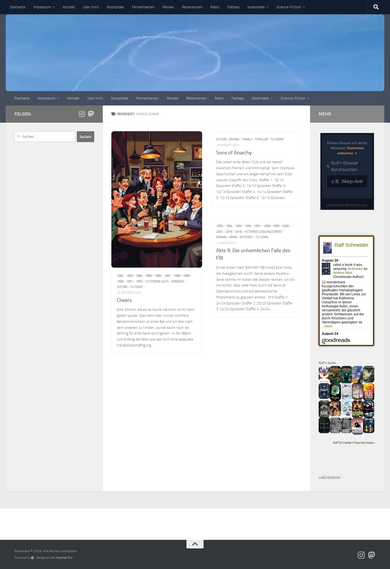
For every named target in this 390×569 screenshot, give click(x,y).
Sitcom (122, 287)
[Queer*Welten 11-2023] (335, 415)
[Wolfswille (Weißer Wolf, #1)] (346, 432)
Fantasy (233, 7)
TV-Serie (136, 287)
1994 (229, 226)
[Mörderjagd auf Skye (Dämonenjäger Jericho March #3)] (324, 417)
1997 (257, 226)
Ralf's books (327, 363)
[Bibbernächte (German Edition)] (368, 432)
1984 (139, 276)
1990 (120, 281)
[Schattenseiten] (368, 416)
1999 (276, 226)
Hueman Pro (64, 558)
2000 (285, 226)
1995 (238, 226)
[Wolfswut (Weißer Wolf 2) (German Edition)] (335, 432)
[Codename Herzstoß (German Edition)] (368, 400)
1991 (129, 281)
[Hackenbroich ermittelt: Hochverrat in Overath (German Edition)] (357, 399)
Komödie (177, 281)
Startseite (17, 7)
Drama (234, 139)
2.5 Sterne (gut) (156, 281)
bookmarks (256, 7)
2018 (238, 232)
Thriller (261, 139)
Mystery (246, 237)
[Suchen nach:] (44, 136)
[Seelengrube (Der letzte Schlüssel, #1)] (346, 383)
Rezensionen (192, 7)
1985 (148, 276)
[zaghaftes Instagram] (81, 113)
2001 (219, 232)
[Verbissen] (324, 398)
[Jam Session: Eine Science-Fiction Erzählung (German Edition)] (357, 417)
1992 (139, 281)
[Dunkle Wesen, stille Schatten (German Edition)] (357, 433)
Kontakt (69, 7)
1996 (247, 226)
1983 (129, 276)
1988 (176, 276)
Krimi (233, 237)
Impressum (42, 7)
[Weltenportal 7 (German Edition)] (368, 381)
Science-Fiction (288, 7)
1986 (157, 276)
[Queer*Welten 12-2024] (346, 415)
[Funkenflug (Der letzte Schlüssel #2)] (335, 383)
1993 (219, 226)
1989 (186, 276)
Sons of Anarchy (234, 153)
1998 (266, 226)
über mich (91, 7)
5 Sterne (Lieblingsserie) (263, 232)
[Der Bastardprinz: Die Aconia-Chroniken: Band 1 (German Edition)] (335, 399)
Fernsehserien (143, 7)
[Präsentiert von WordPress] (32, 557)
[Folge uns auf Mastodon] (90, 113)
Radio (214, 7)
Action (221, 139)
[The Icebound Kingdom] (346, 399)
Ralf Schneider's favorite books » (354, 443)
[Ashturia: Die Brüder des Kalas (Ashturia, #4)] (324, 383)
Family (247, 139)
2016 (229, 232)
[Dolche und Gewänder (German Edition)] (324, 432)
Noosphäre (115, 7)
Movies (168, 7)
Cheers (124, 300)
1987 (167, 276)
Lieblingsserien (329, 477)
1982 (120, 276)
